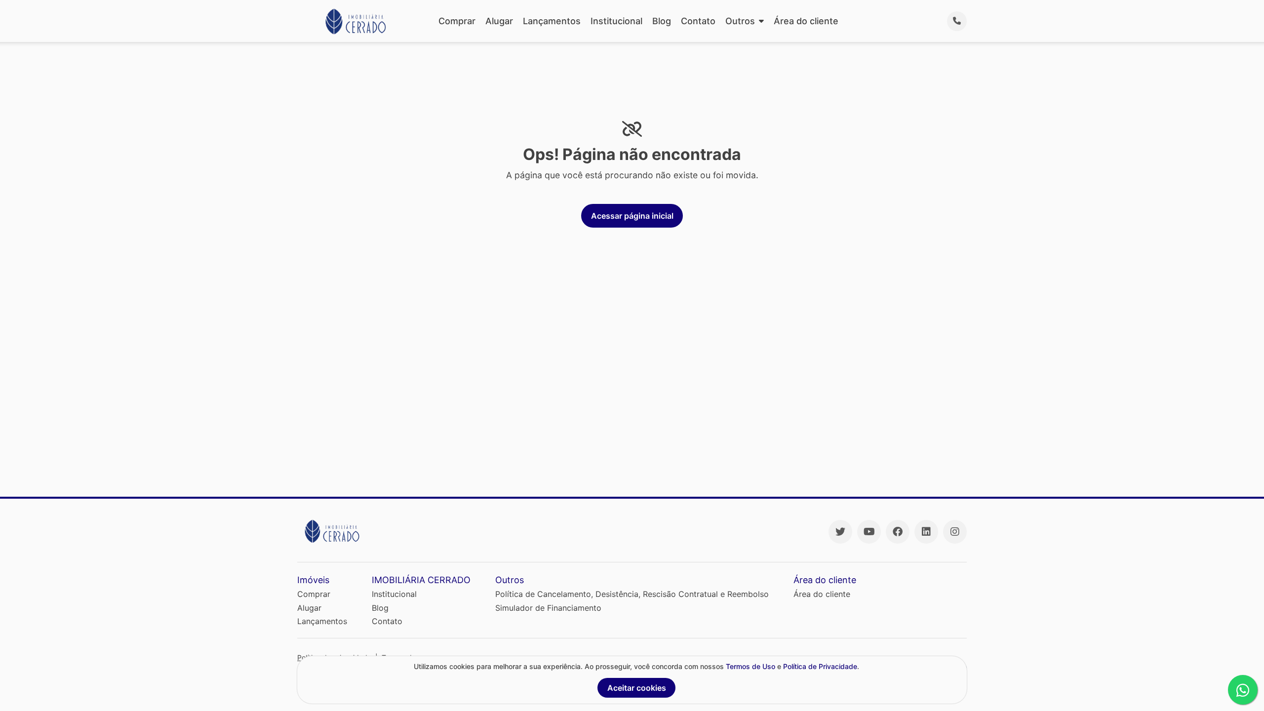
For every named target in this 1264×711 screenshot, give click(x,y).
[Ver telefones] (957, 21)
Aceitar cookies (636, 688)
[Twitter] (840, 532)
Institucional (616, 21)
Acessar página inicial (632, 216)
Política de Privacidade (820, 666)
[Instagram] (955, 532)
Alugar (499, 21)
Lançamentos (552, 21)
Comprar (456, 21)
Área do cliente (806, 21)
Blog (661, 21)
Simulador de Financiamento (548, 608)
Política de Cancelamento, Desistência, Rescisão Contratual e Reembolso (632, 594)
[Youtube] (869, 532)
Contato (698, 21)
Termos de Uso (750, 666)
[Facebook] (897, 532)
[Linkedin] (926, 532)
